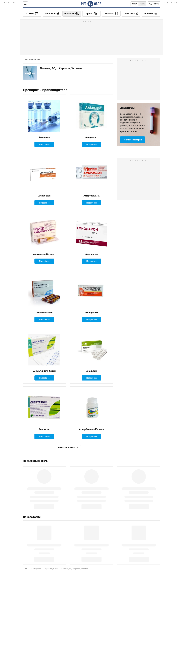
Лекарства (36, 569)
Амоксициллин (44, 312)
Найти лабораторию (132, 140)
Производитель (32, 59)
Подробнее (44, 144)
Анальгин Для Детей (44, 371)
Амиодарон (91, 254)
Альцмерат (91, 137)
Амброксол (44, 195)
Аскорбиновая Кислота (91, 429)
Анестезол (44, 429)
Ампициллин (91, 312)
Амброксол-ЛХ (91, 195)
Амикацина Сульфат (44, 254)
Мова (134, 4)
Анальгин (91, 371)
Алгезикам (44, 137)
